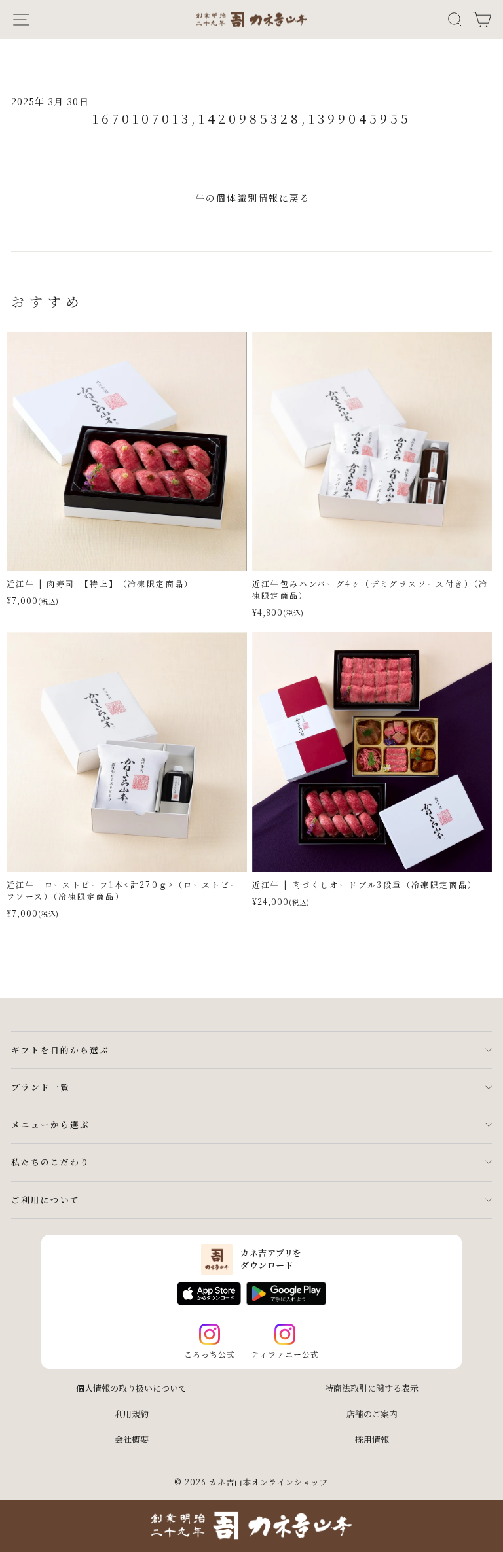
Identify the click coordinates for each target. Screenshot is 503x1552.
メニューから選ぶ (50, 1124)
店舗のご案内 (372, 1413)
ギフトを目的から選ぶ (60, 1050)
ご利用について (45, 1199)
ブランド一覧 (40, 1087)
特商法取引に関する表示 (372, 1388)
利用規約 (132, 1413)
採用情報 (372, 1439)
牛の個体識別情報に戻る (252, 197)
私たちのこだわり (50, 1161)
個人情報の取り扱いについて (131, 1388)
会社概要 (132, 1439)
